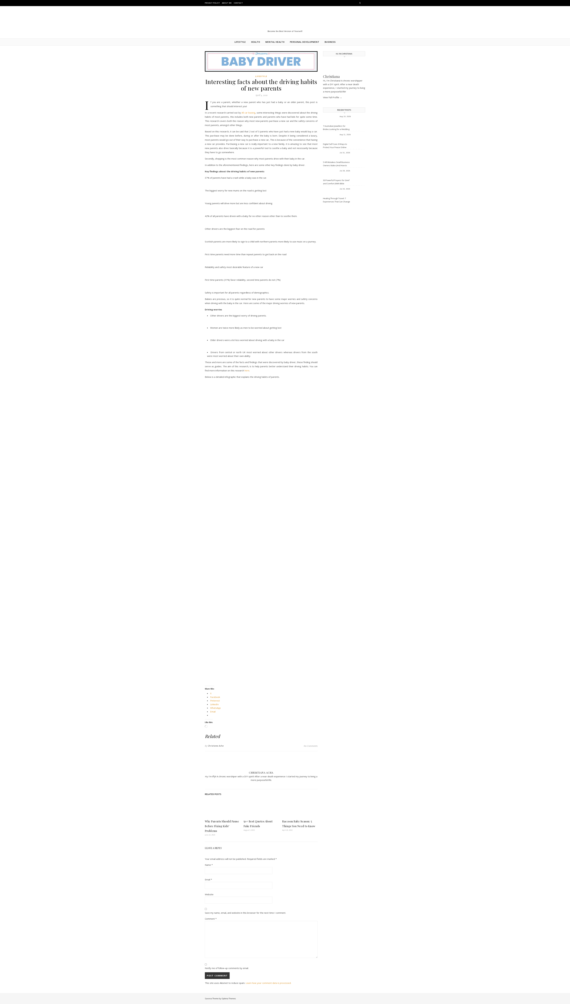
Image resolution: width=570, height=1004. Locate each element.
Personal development (304, 42)
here (247, 370)
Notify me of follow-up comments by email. (227, 968)
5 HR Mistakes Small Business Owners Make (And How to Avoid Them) (336, 164)
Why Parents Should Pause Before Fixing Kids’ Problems (222, 826)
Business (330, 42)
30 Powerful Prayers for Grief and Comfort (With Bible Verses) (336, 182)
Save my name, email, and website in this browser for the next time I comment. (245, 912)
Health (255, 42)
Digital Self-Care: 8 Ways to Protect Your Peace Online (335, 146)
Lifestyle (240, 42)
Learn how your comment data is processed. (268, 982)
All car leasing (248, 112)
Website (209, 894)
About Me (227, 3)
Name (209, 864)
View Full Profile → (332, 97)
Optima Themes (229, 998)
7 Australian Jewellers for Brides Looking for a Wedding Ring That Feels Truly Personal (336, 128)
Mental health (275, 42)
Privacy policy (212, 3)
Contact (238, 3)
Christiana (331, 76)
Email (208, 879)
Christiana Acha (216, 745)
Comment (211, 918)
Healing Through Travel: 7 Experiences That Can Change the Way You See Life (336, 200)
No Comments (311, 745)
